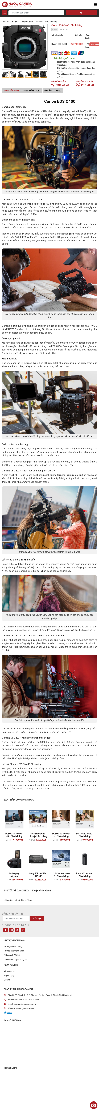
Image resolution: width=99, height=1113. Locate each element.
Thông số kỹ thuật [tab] (31, 91)
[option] (6, 74)
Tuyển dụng (9, 975)
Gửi (35, 919)
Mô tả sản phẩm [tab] (11, 91)
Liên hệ (7, 979)
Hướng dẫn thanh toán (14, 950)
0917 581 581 (87, 85)
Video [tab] (58, 91)
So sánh (54, 29)
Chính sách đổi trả (12, 955)
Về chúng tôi (9, 971)
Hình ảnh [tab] (48, 91)
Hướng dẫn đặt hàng (13, 946)
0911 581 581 (62, 85)
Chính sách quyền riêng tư (15, 959)
